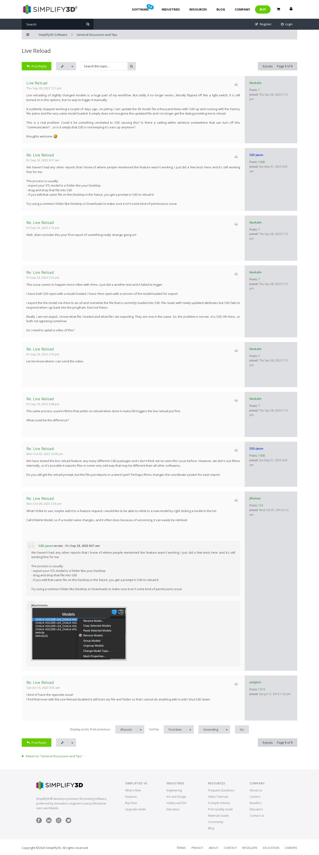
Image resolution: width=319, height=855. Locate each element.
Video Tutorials (218, 797)
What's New (133, 790)
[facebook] (39, 822)
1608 (261, 162)
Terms (181, 848)
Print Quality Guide (220, 809)
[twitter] (68, 822)
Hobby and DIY (177, 803)
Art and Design (176, 797)
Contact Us (257, 816)
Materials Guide (218, 816)
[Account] (291, 9)
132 (260, 505)
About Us (256, 790)
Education (173, 809)
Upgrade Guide (135, 809)
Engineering (174, 790)
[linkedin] (49, 822)
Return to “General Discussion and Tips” (54, 756)
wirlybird (255, 682)
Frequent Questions (221, 790)
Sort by (165, 729)
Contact (230, 848)
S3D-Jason (256, 155)
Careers (255, 797)
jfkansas (255, 498)
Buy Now (131, 803)
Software (142, 7)
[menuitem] (287, 24)
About (213, 848)
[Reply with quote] (236, 84)
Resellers (256, 803)
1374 (261, 689)
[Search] (87, 24)
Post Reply (39, 66)
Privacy (197, 848)
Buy (263, 9)
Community (215, 822)
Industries (171, 9)
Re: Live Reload (40, 155)
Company (242, 9)
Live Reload (36, 50)
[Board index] (50, 9)
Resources (198, 9)
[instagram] (58, 822)
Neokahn (255, 83)
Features (131, 797)
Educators (256, 809)
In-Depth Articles (219, 803)
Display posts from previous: (101, 729)
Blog (220, 9)
